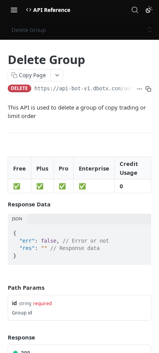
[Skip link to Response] (2, 337)
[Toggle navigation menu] (14, 9)
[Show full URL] (139, 89)
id (14, 303)
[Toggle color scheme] (149, 9)
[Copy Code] (142, 231)
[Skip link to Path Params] (2, 287)
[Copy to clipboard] (148, 89)
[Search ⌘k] (135, 9)
